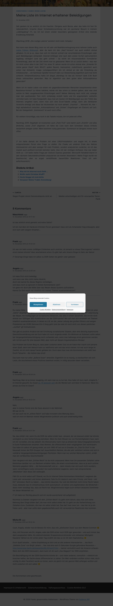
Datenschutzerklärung (59, 309)
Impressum (70, 309)
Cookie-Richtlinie (45, 309)
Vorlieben (75, 304)
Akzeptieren (38, 304)
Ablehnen (56, 304)
